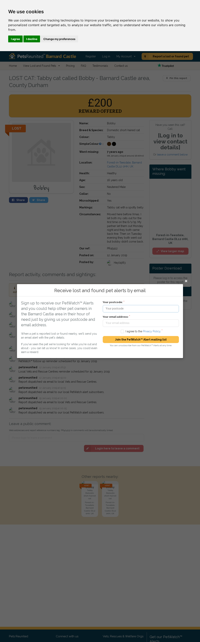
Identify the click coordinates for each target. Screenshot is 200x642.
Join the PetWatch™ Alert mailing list (141, 339)
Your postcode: (113, 302)
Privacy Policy (151, 331)
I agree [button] (15, 39)
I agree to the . (143, 331)
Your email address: (116, 316)
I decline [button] (31, 39)
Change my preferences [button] (59, 39)
